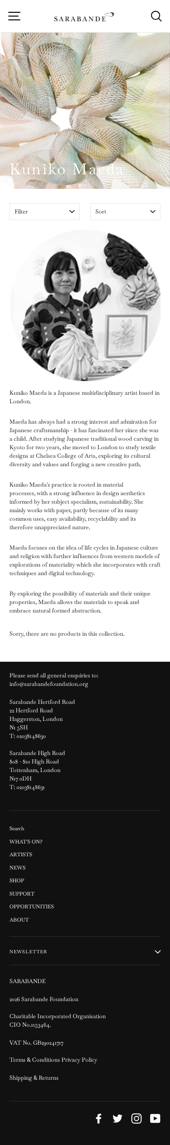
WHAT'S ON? (25, 841)
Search (16, 828)
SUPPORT (21, 893)
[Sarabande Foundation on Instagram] (136, 1118)
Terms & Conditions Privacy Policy (54, 1060)
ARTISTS (20, 854)
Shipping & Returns (34, 1078)
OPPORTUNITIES (31, 906)
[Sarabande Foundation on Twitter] (117, 1118)
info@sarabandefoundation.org (48, 684)
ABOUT (19, 919)
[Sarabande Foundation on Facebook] (99, 1118)
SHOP (16, 880)
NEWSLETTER (28, 952)
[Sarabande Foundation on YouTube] (155, 1118)
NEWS (17, 867)
